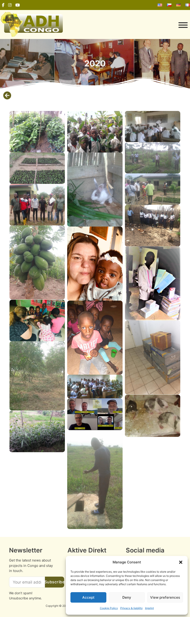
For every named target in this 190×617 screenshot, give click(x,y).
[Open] (127, 25)
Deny (126, 597)
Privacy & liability (131, 608)
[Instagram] (9, 5)
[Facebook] (3, 5)
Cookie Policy (109, 608)
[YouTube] (17, 5)
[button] (180, 562)
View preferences (165, 597)
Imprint (149, 608)
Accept (88, 597)
